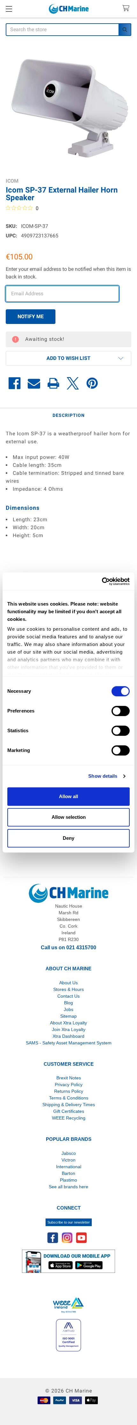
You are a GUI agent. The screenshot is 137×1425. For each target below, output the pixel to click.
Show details (102, 776)
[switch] (121, 711)
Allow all (68, 796)
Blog (68, 1002)
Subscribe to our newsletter (68, 1222)
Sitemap (68, 1016)
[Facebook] (14, 383)
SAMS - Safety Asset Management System (69, 1042)
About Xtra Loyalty (68, 1022)
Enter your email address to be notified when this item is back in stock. (68, 273)
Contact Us (68, 996)
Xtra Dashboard (68, 1036)
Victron (68, 1159)
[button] (68, 358)
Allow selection (69, 817)
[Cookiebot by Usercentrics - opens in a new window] (102, 581)
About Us (68, 982)
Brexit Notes (68, 1077)
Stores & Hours (68, 989)
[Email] (34, 383)
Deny (68, 838)
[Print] (53, 383)
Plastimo (68, 1180)
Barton (68, 1173)
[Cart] (127, 8)
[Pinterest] (92, 383)
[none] (68, 107)
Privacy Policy (69, 1084)
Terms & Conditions (68, 1097)
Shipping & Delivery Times (68, 1104)
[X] (73, 383)
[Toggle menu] (9, 9)
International (68, 1166)
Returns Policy (68, 1091)
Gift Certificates (68, 1111)
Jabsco (68, 1153)
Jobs (68, 1009)
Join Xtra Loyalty (68, 1029)
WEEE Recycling (68, 1117)
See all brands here (68, 1186)
